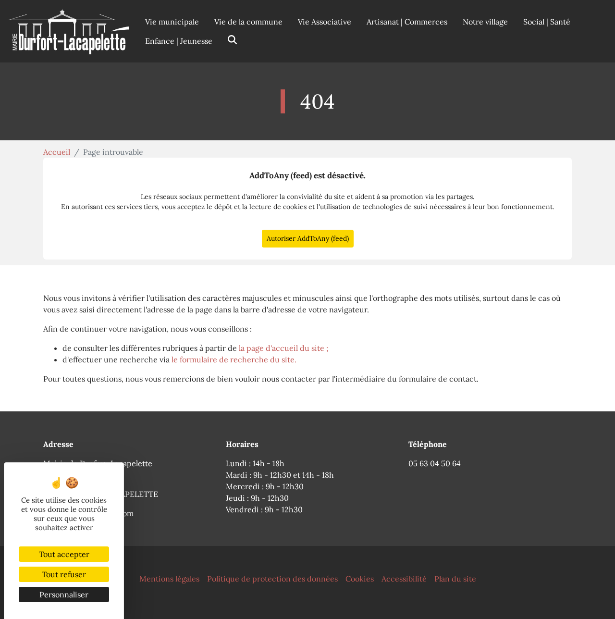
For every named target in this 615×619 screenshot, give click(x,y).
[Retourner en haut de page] (593, 597)
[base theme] (68, 31)
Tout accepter (64, 554)
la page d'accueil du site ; (283, 348)
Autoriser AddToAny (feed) (308, 238)
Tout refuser (64, 574)
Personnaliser (63, 594)
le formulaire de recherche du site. (234, 359)
